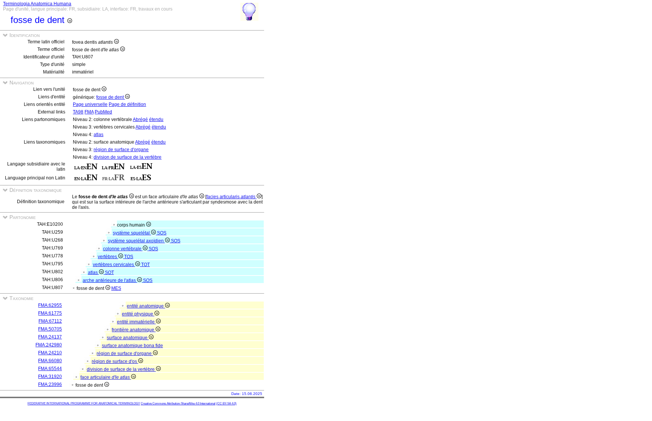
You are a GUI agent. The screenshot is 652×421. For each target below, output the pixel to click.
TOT (145, 264)
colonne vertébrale (123, 248)
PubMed (103, 112)
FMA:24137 (50, 337)
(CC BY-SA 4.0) (226, 403)
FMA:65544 (50, 368)
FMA (89, 112)
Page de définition (127, 104)
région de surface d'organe (121, 149)
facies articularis (230, 196)
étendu (156, 119)
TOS (128, 256)
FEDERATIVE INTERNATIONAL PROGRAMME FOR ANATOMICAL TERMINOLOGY (84, 403)
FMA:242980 (48, 345)
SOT (109, 272)
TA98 (78, 112)
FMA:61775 (50, 313)
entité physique (138, 314)
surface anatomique (128, 337)
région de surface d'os (115, 361)
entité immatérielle (136, 322)
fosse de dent (110, 97)
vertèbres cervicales (114, 264)
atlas (98, 134)
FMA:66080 (50, 360)
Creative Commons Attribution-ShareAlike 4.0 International (178, 403)
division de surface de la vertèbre (127, 157)
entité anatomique (146, 306)
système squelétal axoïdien (136, 240)
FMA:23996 (50, 384)
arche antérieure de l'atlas (110, 280)
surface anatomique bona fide (132, 345)
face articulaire (105, 377)
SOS (161, 233)
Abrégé (140, 119)
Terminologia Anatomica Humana (37, 3)
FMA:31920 (50, 376)
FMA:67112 (50, 321)
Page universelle (90, 104)
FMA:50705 (50, 329)
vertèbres (108, 256)
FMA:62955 (50, 305)
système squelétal (132, 233)
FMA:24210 (50, 352)
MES (116, 288)
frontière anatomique (133, 329)
